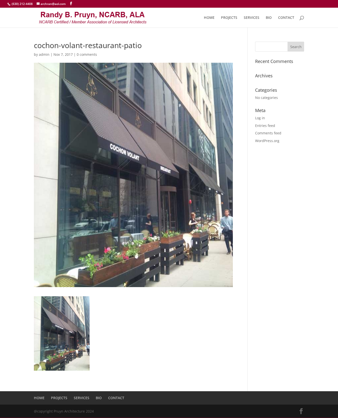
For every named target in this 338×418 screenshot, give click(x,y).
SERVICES (251, 18)
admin (44, 54)
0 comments (87, 54)
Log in (260, 118)
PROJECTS (229, 18)
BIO (269, 18)
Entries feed (265, 125)
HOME (209, 18)
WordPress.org (267, 140)
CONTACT (286, 18)
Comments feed (268, 133)
